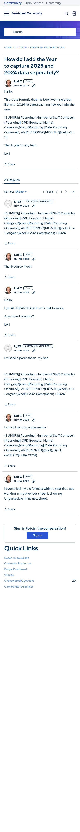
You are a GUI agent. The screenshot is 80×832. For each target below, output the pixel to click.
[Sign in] (74, 13)
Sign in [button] (37, 535)
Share (9, 164)
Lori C (18, 81)
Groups (9, 575)
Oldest (19, 192)
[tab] (12, 179)
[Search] (66, 13)
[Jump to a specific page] (72, 191)
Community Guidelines (18, 587)
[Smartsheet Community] (26, 13)
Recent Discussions (16, 558)
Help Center (34, 3)
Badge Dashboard (15, 569)
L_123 (17, 202)
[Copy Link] (33, 85)
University (53, 3)
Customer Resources (17, 563)
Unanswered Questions (40, 581)
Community (13, 3)
